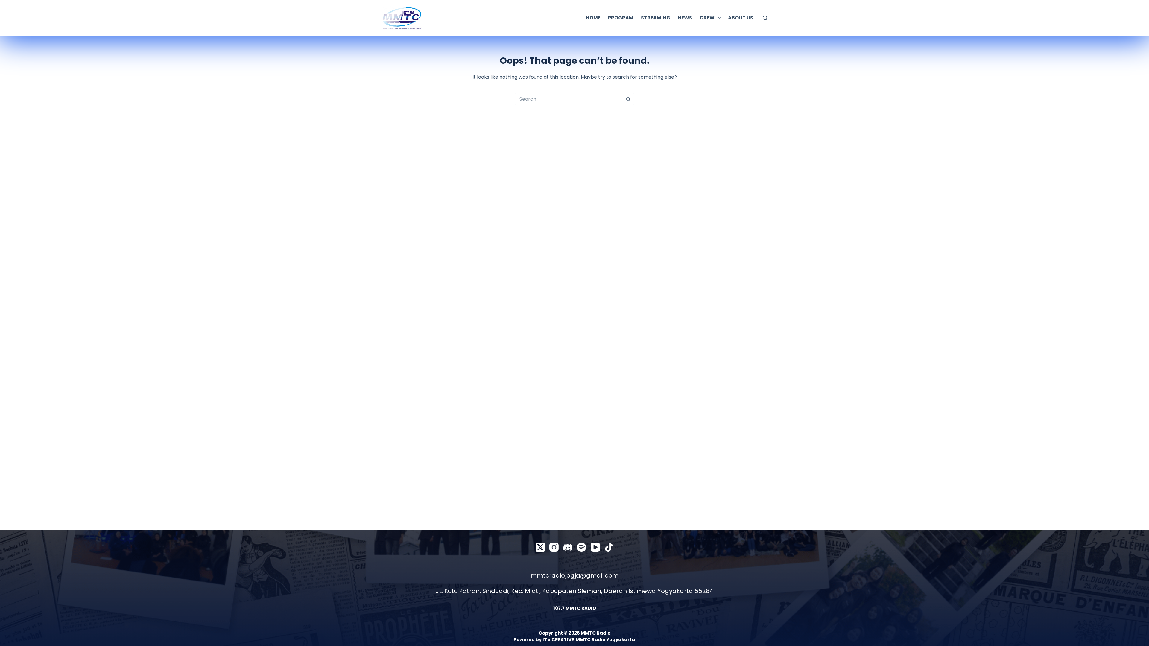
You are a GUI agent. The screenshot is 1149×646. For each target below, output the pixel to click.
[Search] (765, 18)
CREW (707, 17)
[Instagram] (554, 547)
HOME (593, 17)
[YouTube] (595, 547)
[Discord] (567, 547)
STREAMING (655, 17)
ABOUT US (740, 17)
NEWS (685, 17)
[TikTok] (609, 547)
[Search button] (628, 99)
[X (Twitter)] (540, 547)
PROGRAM (620, 17)
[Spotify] (581, 547)
